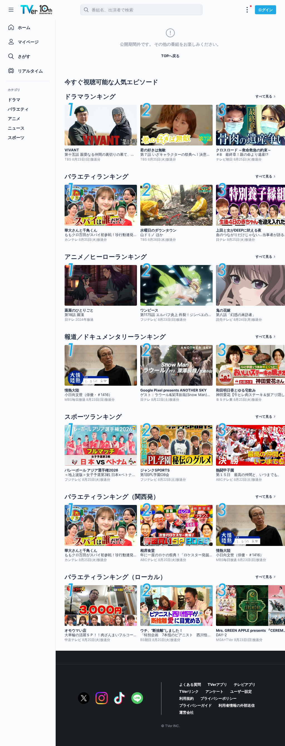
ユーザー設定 (241, 691)
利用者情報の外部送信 (236, 705)
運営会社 (186, 712)
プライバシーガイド (195, 705)
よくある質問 (190, 684)
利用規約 (186, 698)
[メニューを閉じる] (11, 9)
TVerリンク (189, 691)
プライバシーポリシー (218, 698)
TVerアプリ (217, 684)
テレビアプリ (244, 684)
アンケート (214, 691)
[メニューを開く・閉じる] (247, 9)
